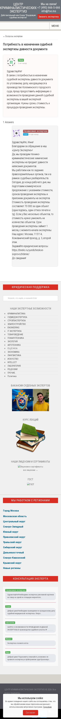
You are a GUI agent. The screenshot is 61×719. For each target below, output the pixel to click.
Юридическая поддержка (30, 287)
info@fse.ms (48, 11)
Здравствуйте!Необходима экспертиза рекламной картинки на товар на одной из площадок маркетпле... (30, 596)
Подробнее (47, 707)
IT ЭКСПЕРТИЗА (14, 331)
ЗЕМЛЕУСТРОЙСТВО (17, 324)
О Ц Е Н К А (12, 348)
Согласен (30, 712)
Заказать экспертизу (49, 16)
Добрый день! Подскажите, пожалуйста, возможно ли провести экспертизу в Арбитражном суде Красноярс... (28, 658)
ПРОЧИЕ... (12, 372)
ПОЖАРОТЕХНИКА (16, 338)
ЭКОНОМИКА (13, 352)
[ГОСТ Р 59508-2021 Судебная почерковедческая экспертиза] (30, 484)
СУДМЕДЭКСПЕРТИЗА (17, 317)
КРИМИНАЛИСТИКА (16, 313)
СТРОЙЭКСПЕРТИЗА (17, 320)
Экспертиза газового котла (17, 643)
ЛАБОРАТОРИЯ (14, 366)
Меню (55, 26)
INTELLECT (12, 362)
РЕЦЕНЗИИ (12, 369)
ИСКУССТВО (13, 359)
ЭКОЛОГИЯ (13, 341)
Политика (12, 376)
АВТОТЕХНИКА (14, 345)
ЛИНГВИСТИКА (14, 355)
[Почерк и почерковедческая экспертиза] (30, 452)
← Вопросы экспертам (13, 36)
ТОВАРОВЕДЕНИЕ (15, 334)
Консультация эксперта (30, 578)
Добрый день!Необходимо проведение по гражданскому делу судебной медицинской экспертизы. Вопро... (31, 612)
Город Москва (11, 510)
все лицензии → (30, 470)
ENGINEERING (13, 327)
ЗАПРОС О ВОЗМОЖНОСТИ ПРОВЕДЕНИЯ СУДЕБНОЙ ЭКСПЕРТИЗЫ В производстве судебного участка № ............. (30, 628)
